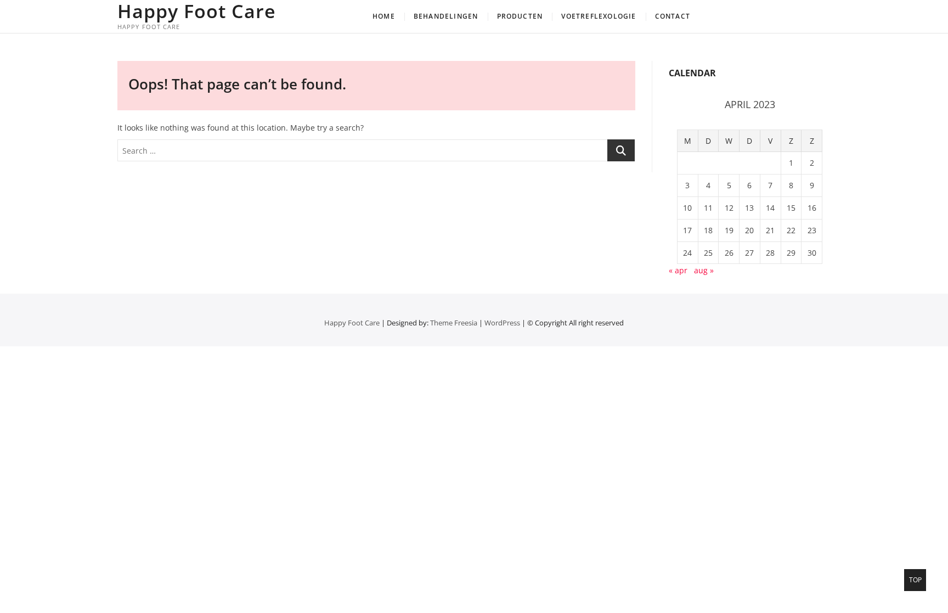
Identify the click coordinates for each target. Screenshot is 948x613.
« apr (678, 270)
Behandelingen (446, 16)
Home (384, 16)
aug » (704, 270)
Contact (672, 16)
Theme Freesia (453, 323)
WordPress (502, 323)
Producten (520, 16)
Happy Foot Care (196, 11)
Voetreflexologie (598, 16)
